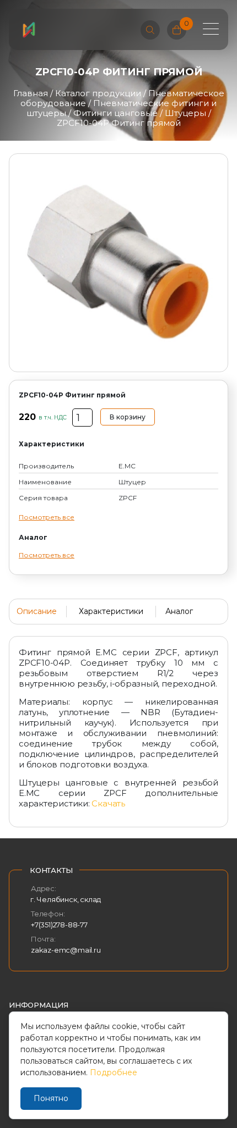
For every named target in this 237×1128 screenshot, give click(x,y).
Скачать (108, 803)
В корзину (128, 417)
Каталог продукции (98, 93)
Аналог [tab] (179, 611)
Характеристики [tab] (111, 611)
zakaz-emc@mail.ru (66, 949)
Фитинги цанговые (115, 113)
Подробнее (113, 1072)
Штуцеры (185, 113)
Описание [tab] (37, 611)
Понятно (51, 1098)
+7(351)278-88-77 (59, 924)
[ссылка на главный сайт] (28, 29)
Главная (30, 93)
